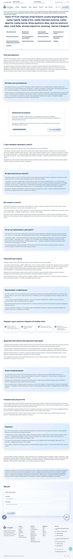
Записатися (65, 7)
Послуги (41, 7)
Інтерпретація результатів (44, 41)
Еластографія (21, 535)
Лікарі (30, 7)
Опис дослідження (11, 31)
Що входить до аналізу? (12, 36)
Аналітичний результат (28, 41)
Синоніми (8, 45)
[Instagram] (68, 556)
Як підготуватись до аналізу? (58, 32)
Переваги (55, 41)
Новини (44, 535)
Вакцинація (23, 7)
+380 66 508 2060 (16, 1)
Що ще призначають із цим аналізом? (27, 37)
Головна (5, 11)
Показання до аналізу (43, 36)
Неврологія (33, 538)
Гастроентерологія (34, 529)
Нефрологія (33, 540)
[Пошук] (68, 2)
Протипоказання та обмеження (58, 37)
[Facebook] (65, 556)
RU (58, 7)
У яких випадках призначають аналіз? (43, 32)
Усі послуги (21, 527)
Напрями (35, 7)
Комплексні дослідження (23, 11)
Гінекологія (33, 532)
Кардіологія (33, 537)
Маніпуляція (21, 532)
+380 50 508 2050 (37, 1)
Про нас (50, 7)
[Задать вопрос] (70, 548)
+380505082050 (19, 129)
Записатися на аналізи (54, 129)
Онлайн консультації (22, 537)
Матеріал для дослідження (25, 32)
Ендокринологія (34, 535)
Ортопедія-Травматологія (35, 541)
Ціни (46, 7)
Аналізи (17, 7)
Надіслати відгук (10, 513)
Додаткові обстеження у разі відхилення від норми (13, 41)
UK (56, 7)
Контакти (44, 532)
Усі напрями (33, 527)
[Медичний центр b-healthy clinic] (8, 7)
